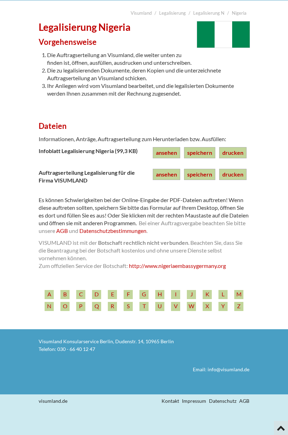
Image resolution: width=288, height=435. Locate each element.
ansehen (166, 152)
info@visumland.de (228, 369)
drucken (232, 152)
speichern (199, 152)
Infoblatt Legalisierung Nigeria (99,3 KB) (88, 150)
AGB (62, 230)
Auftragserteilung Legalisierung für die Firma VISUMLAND (87, 176)
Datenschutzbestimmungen (112, 230)
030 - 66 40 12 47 (76, 349)
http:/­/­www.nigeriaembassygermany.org (177, 265)
